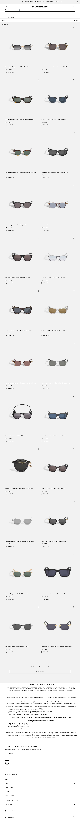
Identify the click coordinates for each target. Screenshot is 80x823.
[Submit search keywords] (5, 10)
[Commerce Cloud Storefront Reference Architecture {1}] (40, 6)
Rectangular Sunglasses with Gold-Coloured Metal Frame (20, 172)
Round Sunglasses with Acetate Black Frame (53, 488)
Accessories (8, 13)
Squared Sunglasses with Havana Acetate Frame (18, 330)
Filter (3, 20)
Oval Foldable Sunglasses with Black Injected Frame (19, 488)
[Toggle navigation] (6, 6)
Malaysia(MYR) (11, 811)
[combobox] (40, 10)
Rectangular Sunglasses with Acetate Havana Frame (19, 119)
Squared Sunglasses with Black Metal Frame (17, 435)
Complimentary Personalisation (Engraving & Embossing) (42, 1)
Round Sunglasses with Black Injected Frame (17, 225)
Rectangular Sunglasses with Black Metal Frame (18, 66)
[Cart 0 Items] (74, 7)
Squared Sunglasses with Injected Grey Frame (53, 277)
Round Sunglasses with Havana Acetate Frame (53, 225)
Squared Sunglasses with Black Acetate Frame (53, 119)
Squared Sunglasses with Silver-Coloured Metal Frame (55, 383)
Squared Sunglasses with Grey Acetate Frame (53, 330)
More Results (40, 671)
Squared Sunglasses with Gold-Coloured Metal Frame (55, 66)
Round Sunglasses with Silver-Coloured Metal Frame (19, 541)
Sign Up (11, 753)
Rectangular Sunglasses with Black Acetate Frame (54, 172)
